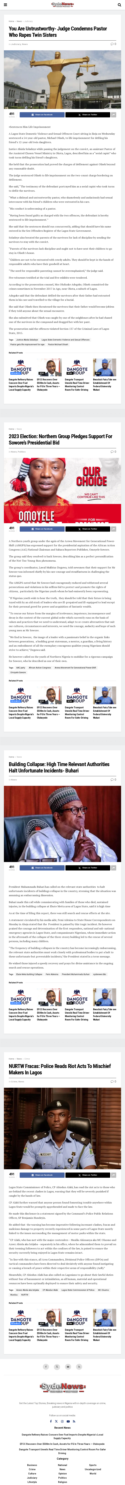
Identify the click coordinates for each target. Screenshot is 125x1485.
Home (11, 21)
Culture (32, 1473)
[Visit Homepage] (62, 5)
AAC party (20, 668)
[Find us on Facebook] (46, 1367)
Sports (93, 1465)
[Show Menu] (5, 5)
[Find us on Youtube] (68, 1367)
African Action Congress (40, 668)
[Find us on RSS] (79, 1367)
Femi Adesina (52, 974)
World (93, 1473)
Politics (22, 452)
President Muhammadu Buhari (76, 974)
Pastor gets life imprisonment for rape (27, 344)
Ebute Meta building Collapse (29, 974)
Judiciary (28, 21)
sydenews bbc (99, 974)
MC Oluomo (103, 1290)
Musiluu (14, 1295)
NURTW (24, 1295)
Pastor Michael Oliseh (58, 344)
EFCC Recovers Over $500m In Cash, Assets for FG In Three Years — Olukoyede (62, 1444)
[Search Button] (119, 5)
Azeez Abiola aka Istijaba (27, 1290)
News (19, 21)
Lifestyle (32, 1482)
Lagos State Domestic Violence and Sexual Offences (66, 340)
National (62, 1465)
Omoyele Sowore (18, 672)
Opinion (62, 1473)
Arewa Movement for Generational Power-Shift (75, 668)
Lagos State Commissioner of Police (78, 1290)
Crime (27, 1059)
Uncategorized (93, 1469)
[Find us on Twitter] (57, 1367)
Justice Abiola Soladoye (27, 340)
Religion (62, 1482)
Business (15, 373)
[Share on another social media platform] (113, 114)
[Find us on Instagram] (62, 1421)
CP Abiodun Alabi (50, 1290)
